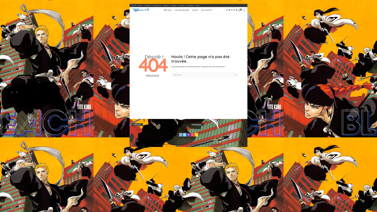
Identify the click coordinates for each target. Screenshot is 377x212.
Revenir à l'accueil (152, 75)
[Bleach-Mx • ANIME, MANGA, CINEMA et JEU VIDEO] (140, 10)
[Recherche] (243, 10)
